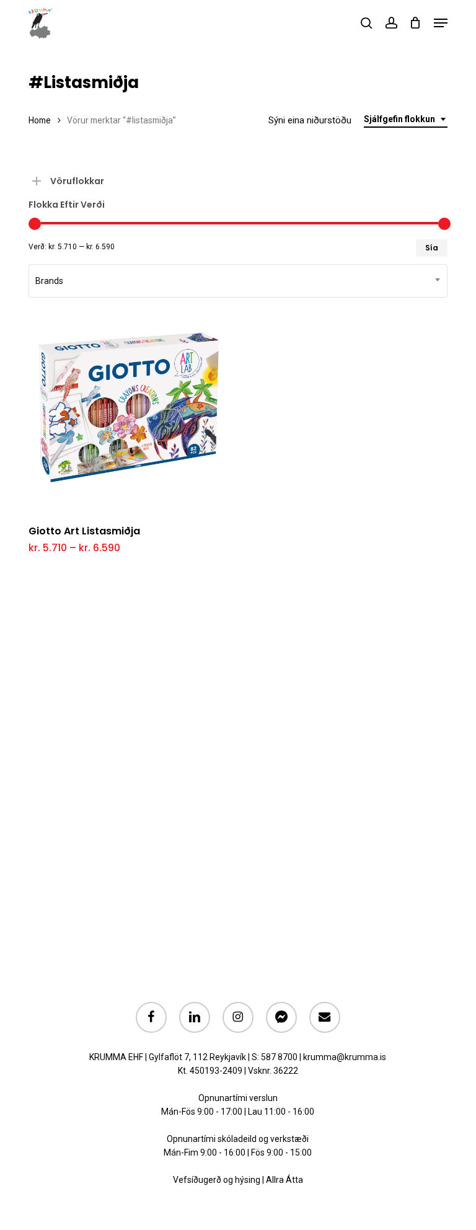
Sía (431, 247)
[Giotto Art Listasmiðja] (129, 413)
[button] (440, 23)
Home (40, 120)
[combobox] (405, 119)
